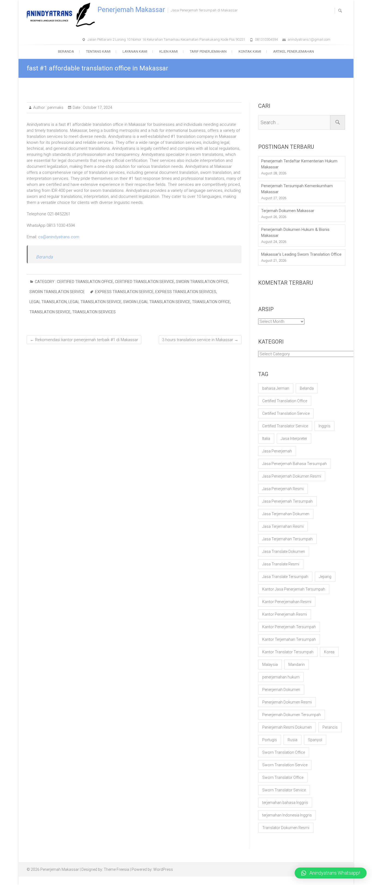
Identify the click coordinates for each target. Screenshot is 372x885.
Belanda (307, 388)
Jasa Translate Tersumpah (285, 576)
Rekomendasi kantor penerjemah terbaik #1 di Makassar (84, 339)
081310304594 (266, 39)
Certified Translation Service (144, 281)
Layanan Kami (135, 51)
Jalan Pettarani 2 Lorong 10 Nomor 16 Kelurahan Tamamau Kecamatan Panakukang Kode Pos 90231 (166, 39)
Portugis (269, 740)
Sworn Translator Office (282, 777)
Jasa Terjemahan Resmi (283, 526)
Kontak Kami (250, 51)
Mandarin (296, 664)
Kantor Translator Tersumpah (287, 652)
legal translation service (94, 302)
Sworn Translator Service (284, 790)
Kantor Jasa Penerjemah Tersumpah (293, 589)
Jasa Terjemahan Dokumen (285, 514)
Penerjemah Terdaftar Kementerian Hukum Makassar (299, 164)
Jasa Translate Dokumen (283, 551)
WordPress (163, 869)
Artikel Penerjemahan (293, 51)
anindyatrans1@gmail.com (309, 39)
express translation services (185, 292)
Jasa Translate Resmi (280, 564)
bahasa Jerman (275, 388)
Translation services (94, 312)
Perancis (330, 727)
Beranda (66, 51)
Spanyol (315, 740)
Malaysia (270, 664)
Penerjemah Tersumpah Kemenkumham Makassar (297, 188)
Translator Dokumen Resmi (285, 828)
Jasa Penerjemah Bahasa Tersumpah (294, 463)
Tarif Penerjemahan (208, 51)
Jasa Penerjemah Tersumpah (287, 501)
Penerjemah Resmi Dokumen (287, 727)
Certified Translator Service (285, 426)
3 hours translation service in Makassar (200, 339)
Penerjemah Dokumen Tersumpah (291, 715)
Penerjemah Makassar (131, 10)
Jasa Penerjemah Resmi (283, 489)
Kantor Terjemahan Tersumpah (289, 639)
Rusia (292, 740)
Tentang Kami (98, 51)
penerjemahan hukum (281, 677)
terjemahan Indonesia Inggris (287, 815)
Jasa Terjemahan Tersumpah (287, 539)
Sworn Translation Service (57, 292)
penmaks (55, 107)
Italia (266, 438)
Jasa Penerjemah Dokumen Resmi (291, 476)
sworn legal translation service (156, 302)
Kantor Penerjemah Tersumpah (289, 627)
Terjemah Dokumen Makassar (287, 210)
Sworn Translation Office (202, 281)
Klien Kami (168, 51)
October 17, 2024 (97, 107)
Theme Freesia (116, 869)
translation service (50, 312)
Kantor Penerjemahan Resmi (286, 602)
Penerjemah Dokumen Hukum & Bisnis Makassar (295, 232)
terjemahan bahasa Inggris (285, 802)
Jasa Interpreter (294, 438)
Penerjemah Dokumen (281, 689)
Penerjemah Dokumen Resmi (287, 702)
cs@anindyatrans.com (58, 236)
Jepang (325, 576)
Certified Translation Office (85, 281)
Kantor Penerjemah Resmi (284, 614)
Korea (329, 652)
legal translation (48, 302)
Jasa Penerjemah (277, 451)
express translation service (124, 292)
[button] (331, 873)
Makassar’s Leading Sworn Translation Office (301, 254)
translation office (211, 302)
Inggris (324, 426)
